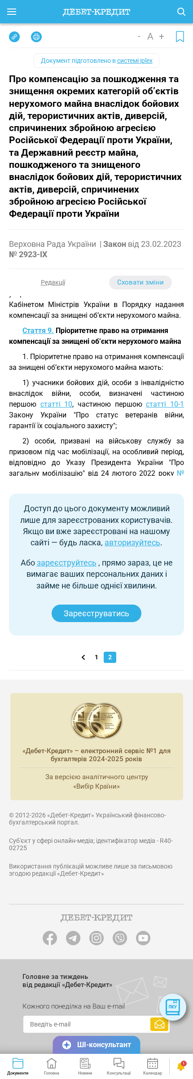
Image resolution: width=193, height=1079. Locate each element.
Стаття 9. (38, 330)
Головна (51, 1073)
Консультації (119, 1073)
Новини (85, 1073)
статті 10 (56, 404)
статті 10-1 (165, 404)
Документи (17, 1073)
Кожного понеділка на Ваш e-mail (73, 1006)
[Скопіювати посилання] (14, 36)
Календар (152, 1073)
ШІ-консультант (104, 1044)
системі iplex (135, 60)
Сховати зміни (140, 282)
